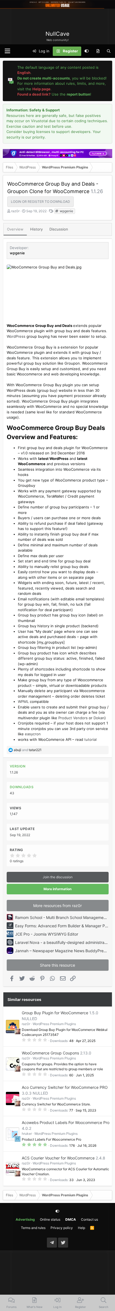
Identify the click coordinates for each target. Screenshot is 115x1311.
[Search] (109, 51)
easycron (33, 734)
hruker (27, 1133)
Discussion (58, 229)
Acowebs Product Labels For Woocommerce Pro (65, 1122)
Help (81, 1228)
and (28, 750)
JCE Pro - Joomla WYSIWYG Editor (46, 934)
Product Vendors (73, 718)
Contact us (89, 1219)
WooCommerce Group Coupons (50, 1053)
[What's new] (98, 51)
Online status (50, 1219)
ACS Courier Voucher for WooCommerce (58, 1158)
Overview (15, 229)
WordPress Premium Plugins (54, 1024)
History (36, 229)
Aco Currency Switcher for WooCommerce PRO (65, 1087)
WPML (23, 701)
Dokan (99, 718)
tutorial (90, 739)
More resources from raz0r (57, 905)
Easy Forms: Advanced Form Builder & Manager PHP (62, 925)
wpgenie (66, 211)
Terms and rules (33, 1228)
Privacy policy (62, 1228)
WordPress (16, 336)
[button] (7, 51)
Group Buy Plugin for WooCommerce (55, 1012)
